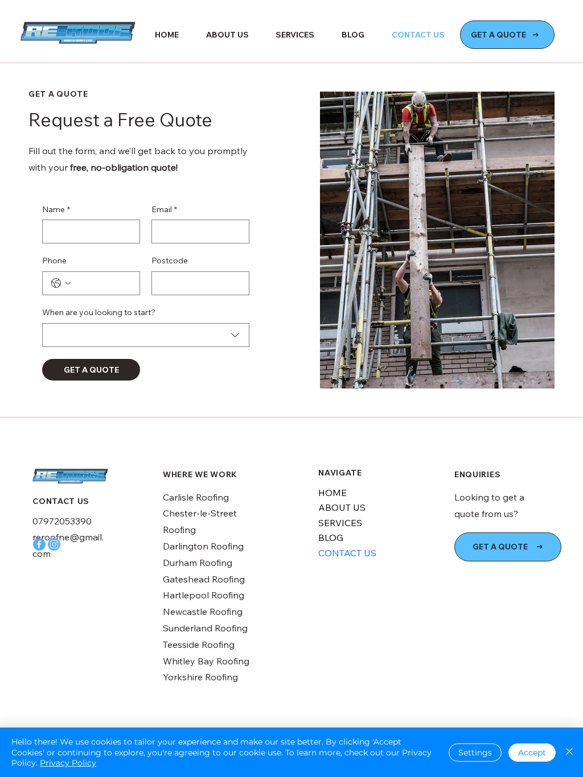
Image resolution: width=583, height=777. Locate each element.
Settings (475, 752)
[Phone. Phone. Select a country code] (61, 283)
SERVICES (340, 522)
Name (56, 209)
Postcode (169, 260)
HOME (332, 492)
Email (164, 209)
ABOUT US (342, 507)
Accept (532, 752)
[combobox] (145, 335)
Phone (54, 260)
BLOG (330, 537)
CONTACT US (347, 553)
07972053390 (62, 521)
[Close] (569, 752)
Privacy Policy (68, 763)
